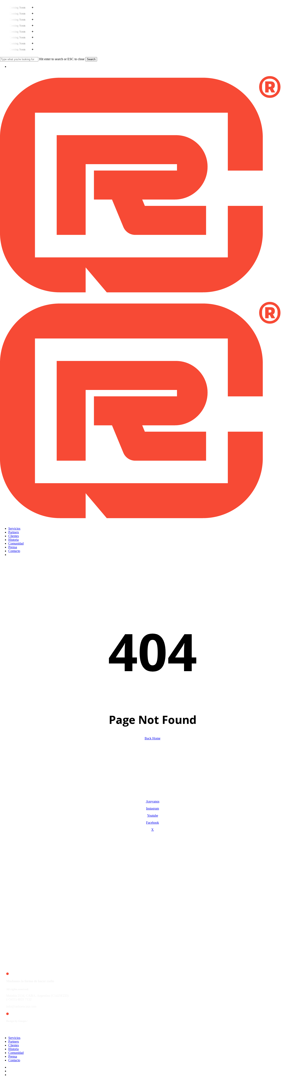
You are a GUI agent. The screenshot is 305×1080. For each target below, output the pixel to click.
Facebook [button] (152, 822)
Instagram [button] (152, 808)
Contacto (14, 1060)
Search (91, 59)
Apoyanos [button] (152, 801)
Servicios (14, 1038)
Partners (13, 1041)
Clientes (13, 1045)
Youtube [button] (152, 815)
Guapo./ (23, 1021)
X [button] (152, 829)
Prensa (12, 1056)
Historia (13, 1049)
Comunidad (16, 1052)
